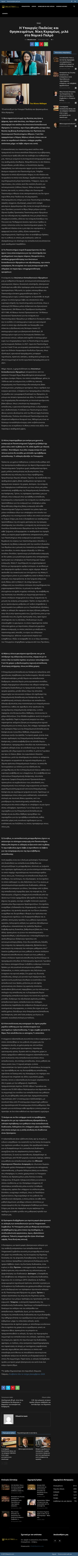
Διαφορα (5, 13)
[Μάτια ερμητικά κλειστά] (25, 1442)
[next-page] (6, 1463)
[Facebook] (71, 1)
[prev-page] (2, 1463)
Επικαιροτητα (26, 6)
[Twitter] (75, 1)
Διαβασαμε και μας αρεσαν (46, 6)
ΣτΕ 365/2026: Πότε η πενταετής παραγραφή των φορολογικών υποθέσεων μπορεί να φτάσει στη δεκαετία (67, 62)
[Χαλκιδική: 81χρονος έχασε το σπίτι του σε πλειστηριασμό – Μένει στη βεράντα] (31, 1514)
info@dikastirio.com (37, 1546)
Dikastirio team (31, 39)
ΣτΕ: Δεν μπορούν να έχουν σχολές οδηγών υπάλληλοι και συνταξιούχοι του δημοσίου (40, 1402)
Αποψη (34, 6)
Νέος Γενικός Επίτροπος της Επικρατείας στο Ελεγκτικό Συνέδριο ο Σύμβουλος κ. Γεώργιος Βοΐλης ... (68, 96)
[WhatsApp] (46, 44)
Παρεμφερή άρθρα (9, 1433)
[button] (74, 6)
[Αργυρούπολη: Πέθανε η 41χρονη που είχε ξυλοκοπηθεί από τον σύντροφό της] (31, 1502)
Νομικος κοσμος (61, 6)
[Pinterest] (41, 44)
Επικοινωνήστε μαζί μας (13, 1)
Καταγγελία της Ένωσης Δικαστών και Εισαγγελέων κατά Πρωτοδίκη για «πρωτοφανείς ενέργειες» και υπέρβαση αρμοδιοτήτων (68, 79)
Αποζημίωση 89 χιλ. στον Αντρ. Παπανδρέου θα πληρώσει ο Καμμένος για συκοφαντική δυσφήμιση (12, 1403)
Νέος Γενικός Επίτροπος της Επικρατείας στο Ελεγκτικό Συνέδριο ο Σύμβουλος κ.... (17, 1515)
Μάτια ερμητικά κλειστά (25, 1449)
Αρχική (3, 1)
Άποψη (38, 23)
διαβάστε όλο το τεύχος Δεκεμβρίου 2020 (27, 1374)
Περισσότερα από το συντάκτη (27, 1433)
